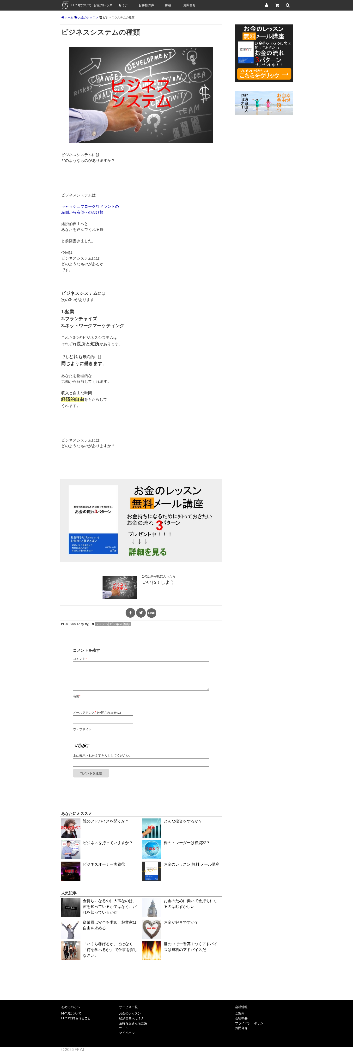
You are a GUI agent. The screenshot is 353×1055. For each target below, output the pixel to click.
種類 (127, 624)
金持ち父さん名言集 (133, 1023)
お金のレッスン (103, 7)
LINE (151, 613)
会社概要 (241, 1018)
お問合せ (189, 5)
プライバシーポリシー (250, 1023)
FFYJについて (81, 5)
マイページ (127, 1033)
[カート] (277, 5)
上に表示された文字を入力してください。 (102, 755)
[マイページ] (266, 5)
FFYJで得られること (76, 1018)
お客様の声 (146, 5)
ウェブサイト (82, 729)
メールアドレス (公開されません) (97, 712)
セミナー (124, 5)
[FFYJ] (65, 9)
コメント (80, 659)
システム (102, 624)
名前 (76, 696)
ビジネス (116, 624)
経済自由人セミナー (133, 1018)
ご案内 (239, 1013)
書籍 (168, 5)
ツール (123, 1028)
